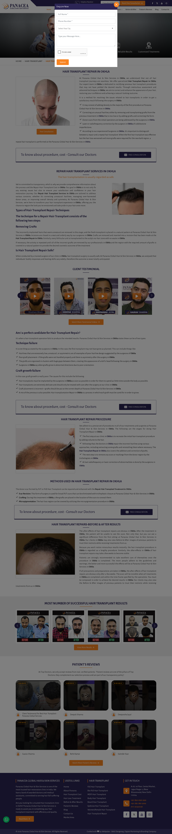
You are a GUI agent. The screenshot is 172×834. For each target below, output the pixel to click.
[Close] (116, 4)
